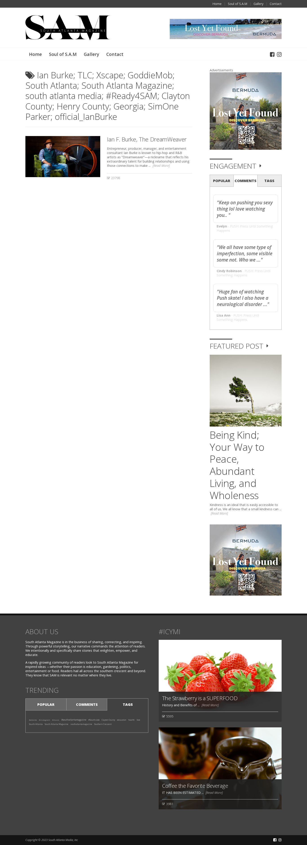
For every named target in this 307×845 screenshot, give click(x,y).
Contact (276, 4)
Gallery (258, 4)
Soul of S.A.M (237, 4)
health (131, 720)
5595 (169, 716)
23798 (115, 178)
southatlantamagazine (81, 724)
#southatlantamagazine (73, 719)
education (121, 720)
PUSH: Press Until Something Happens (243, 273)
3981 (169, 804)
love (138, 720)
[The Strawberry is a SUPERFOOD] (220, 680)
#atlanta (33, 720)
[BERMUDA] (246, 111)
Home (217, 4)
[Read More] (161, 165)
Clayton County (108, 720)
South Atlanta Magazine (56, 724)
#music (55, 720)
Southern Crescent (102, 724)
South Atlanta (36, 724)
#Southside (94, 719)
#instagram (44, 720)
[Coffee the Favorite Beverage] (220, 768)
